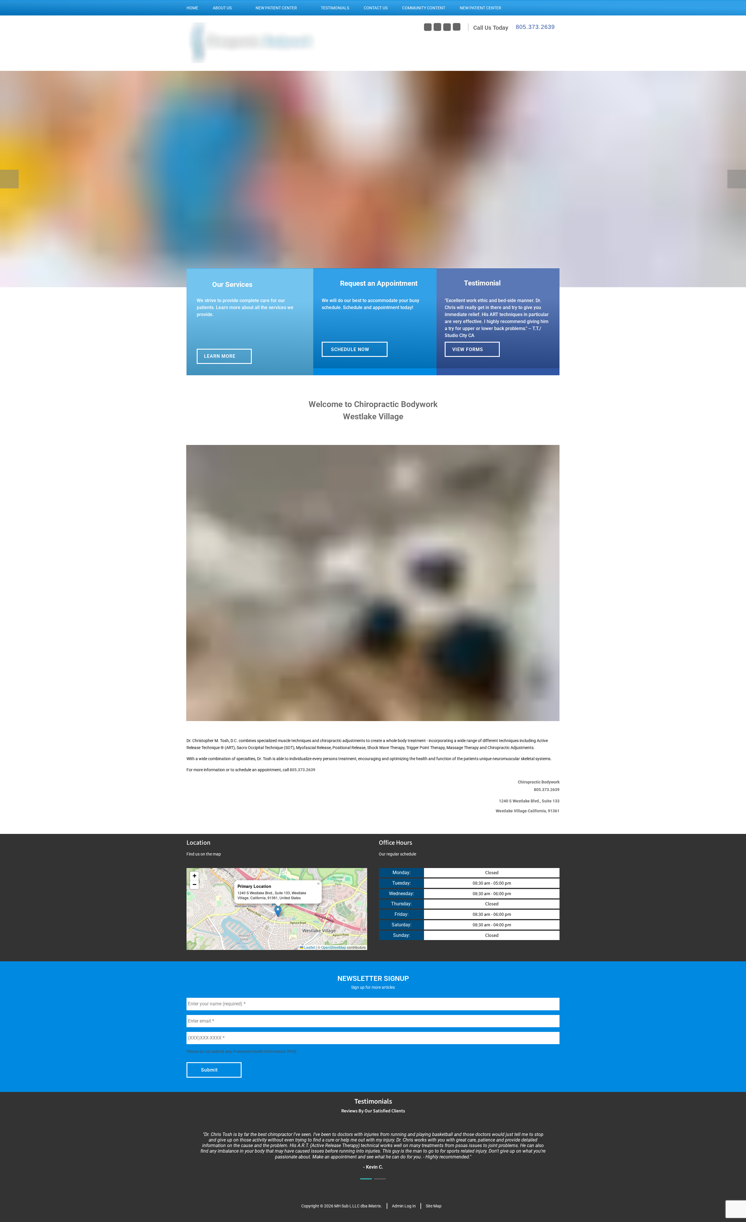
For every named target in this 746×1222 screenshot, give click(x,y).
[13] (429, 281)
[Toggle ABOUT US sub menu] (237, 8)
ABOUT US (222, 8)
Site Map (433, 1206)
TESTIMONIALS (335, 8)
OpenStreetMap (333, 947)
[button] (277, 911)
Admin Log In (404, 1206)
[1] (366, 715)
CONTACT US (376, 8)
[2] (380, 715)
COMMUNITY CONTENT (423, 8)
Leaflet (309, 947)
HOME (192, 8)
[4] (303, 281)
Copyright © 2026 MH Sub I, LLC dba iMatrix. (341, 1206)
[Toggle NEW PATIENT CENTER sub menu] (302, 8)
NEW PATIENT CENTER (276, 8)
